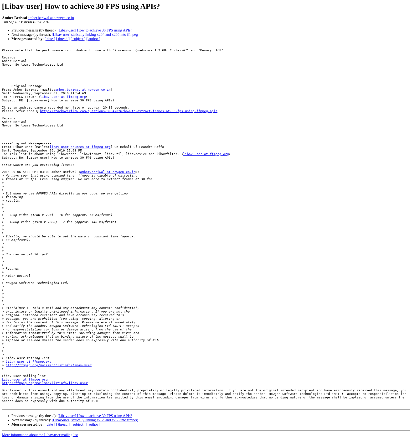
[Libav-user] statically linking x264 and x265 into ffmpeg (95, 34)
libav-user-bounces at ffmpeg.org (80, 147)
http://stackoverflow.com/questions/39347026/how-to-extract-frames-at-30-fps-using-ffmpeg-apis (128, 111)
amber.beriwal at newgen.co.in (51, 18)
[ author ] (93, 39)
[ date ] (50, 39)
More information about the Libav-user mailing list (40, 435)
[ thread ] (63, 39)
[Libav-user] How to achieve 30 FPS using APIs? (94, 30)
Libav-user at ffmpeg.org (29, 361)
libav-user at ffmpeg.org (63, 97)
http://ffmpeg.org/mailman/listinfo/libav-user (49, 365)
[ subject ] (78, 39)
